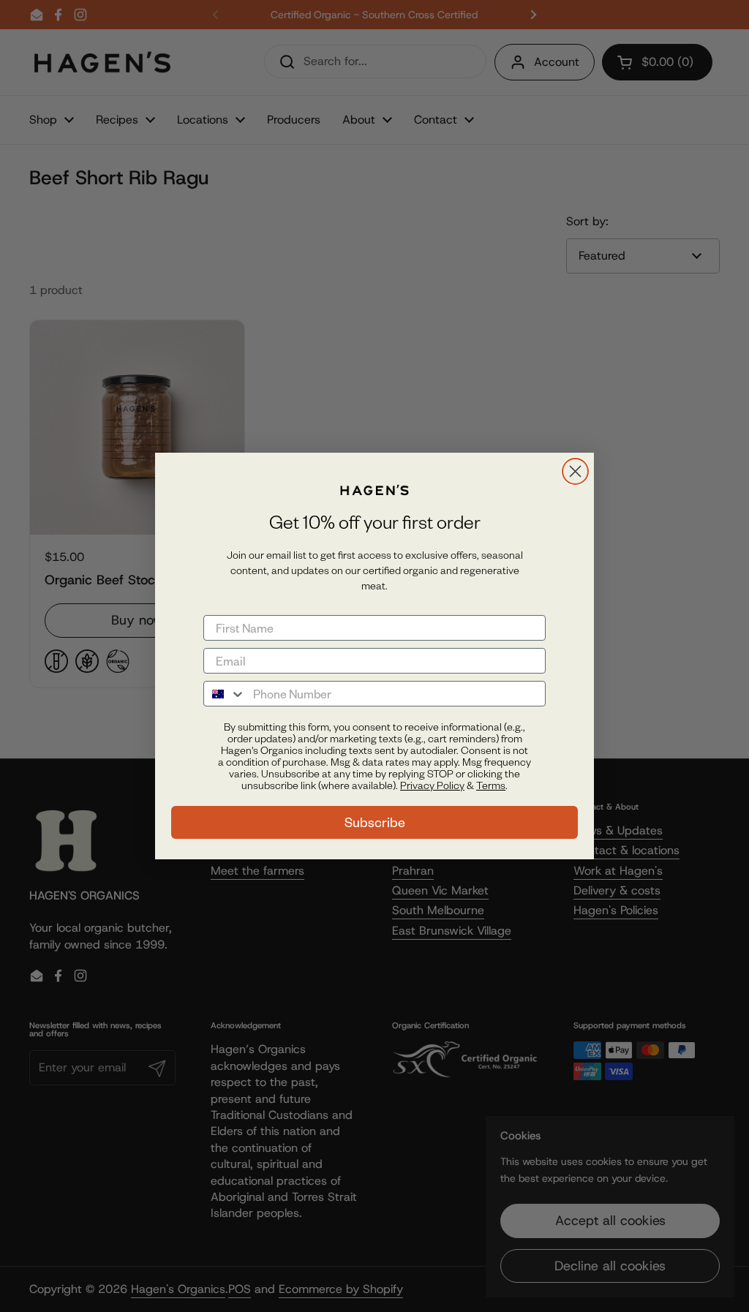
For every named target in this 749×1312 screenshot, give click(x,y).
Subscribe (375, 822)
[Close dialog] (575, 471)
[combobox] (225, 694)
